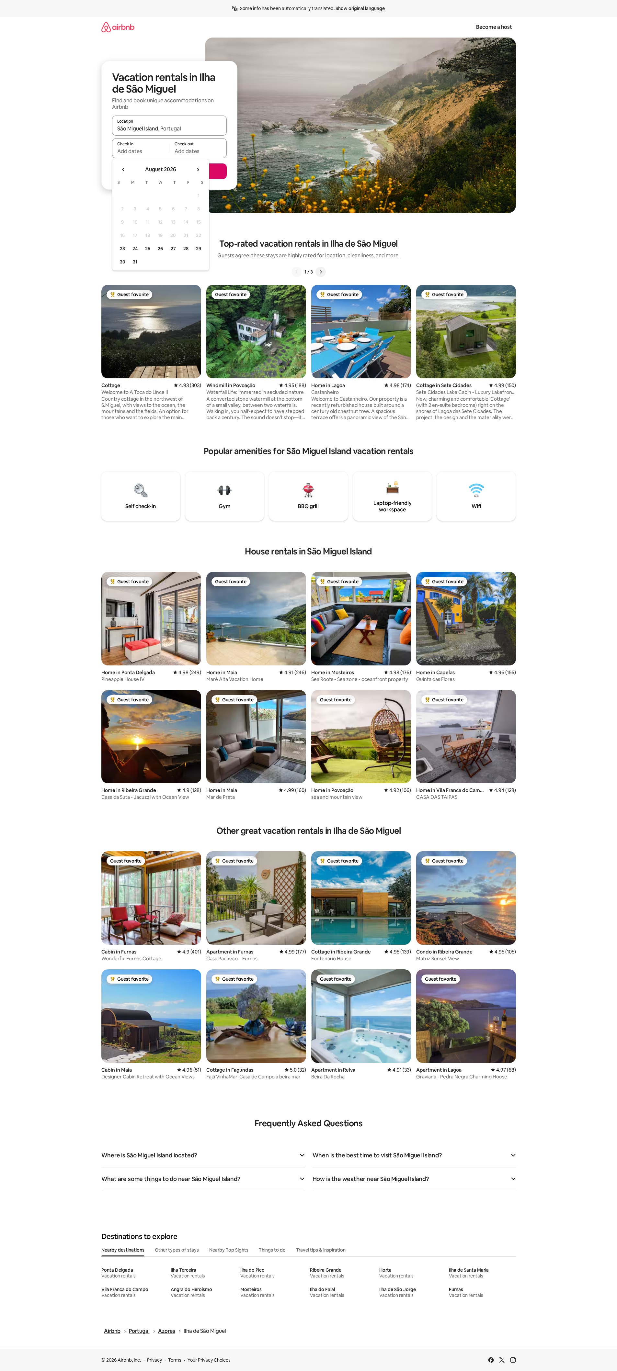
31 (135, 262)
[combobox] (169, 128)
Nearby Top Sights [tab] (228, 1250)
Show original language (360, 8)
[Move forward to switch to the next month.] (198, 170)
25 (147, 248)
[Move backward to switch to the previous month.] (123, 170)
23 (122, 248)
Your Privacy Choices (209, 1360)
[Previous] (296, 272)
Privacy (154, 1360)
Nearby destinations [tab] (122, 1250)
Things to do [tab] (272, 1250)
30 (122, 262)
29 (198, 248)
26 (160, 248)
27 (173, 248)
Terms (174, 1360)
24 (135, 248)
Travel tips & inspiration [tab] (321, 1250)
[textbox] (140, 151)
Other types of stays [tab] (177, 1250)
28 (186, 248)
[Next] (320, 272)
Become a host (494, 27)
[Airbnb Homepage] (117, 27)
